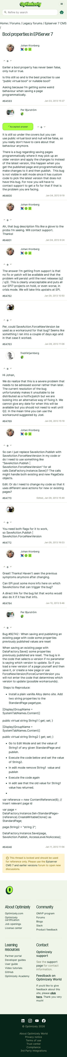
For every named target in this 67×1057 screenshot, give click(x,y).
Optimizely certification (12, 918)
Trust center (33, 1043)
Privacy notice (33, 1036)
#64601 (6, 240)
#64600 (7, 195)
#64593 (7, 101)
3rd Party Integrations (34, 1050)
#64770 (7, 498)
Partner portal (13, 955)
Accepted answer (18, 126)
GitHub (9, 972)
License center (13, 928)
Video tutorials (13, 968)
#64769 (7, 421)
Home (4, 23)
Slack (39, 925)
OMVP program (45, 913)
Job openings (13, 923)
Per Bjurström (29, 109)
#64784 (7, 603)
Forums (15, 23)
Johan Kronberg (30, 45)
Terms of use (33, 1040)
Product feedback (46, 929)
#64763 (7, 344)
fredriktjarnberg (30, 353)
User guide (11, 963)
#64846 (7, 847)
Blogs (39, 921)
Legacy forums (32, 23)
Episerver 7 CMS (55, 23)
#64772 (7, 542)
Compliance (33, 1047)
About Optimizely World (33, 1033)
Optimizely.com (14, 913)
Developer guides (15, 959)
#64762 (7, 295)
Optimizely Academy (17, 976)
